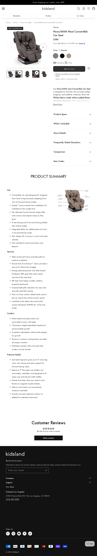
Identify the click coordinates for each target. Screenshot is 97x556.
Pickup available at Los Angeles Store (68, 75)
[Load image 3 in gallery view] (44, 74)
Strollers (48, 16)
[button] (78, 8)
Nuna (55, 27)
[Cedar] (68, 55)
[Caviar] (62, 55)
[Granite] (55, 55)
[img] (73, 200)
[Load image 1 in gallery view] (10, 74)
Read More (57, 104)
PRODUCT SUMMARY (48, 176)
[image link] (48, 454)
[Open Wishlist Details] (89, 8)
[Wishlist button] (88, 68)
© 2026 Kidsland (12, 552)
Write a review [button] (48, 438)
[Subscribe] (45, 470)
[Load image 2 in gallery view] (27, 74)
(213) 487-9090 (12, 499)
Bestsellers (16, 16)
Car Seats (80, 16)
